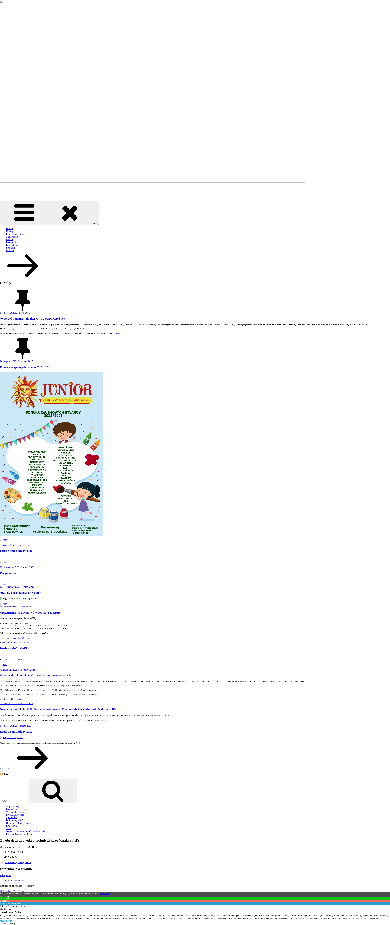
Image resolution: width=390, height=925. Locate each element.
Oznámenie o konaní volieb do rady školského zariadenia (36, 675)
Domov (9, 228)
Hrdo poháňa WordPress (12, 891)
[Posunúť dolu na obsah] (23, 276)
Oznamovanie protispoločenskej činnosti (25, 831)
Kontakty (10, 250)
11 (8, 768)
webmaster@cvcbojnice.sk (18, 862)
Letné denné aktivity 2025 (16, 731)
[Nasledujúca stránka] (32, 768)
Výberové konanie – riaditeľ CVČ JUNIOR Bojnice (32, 318)
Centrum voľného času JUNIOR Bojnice (42, 189)
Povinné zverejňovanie (17, 809)
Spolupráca (11, 817)
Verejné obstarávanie (16, 812)
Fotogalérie (11, 242)
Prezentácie (11, 825)
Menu (95, 223)
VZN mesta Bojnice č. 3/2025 (12, 638)
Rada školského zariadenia (19, 834)
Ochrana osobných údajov (18, 823)
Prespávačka (8, 573)
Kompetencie (12, 245)
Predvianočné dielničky (14, 648)
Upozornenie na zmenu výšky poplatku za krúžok (31, 612)
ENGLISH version (15, 814)
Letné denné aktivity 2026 (16, 550)
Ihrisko (9, 239)
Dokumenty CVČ (14, 820)
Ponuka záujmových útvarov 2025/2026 (25, 367)
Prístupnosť (5, 875)
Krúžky (9, 231)
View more (104, 893)
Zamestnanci (12, 236)
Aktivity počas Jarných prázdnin (20, 592)
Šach (8, 828)
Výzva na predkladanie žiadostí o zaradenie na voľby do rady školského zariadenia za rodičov (59, 709)
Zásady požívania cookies (12, 880)
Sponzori (10, 247)
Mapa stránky (12, 806)
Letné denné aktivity (16, 234)
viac (118, 333)
